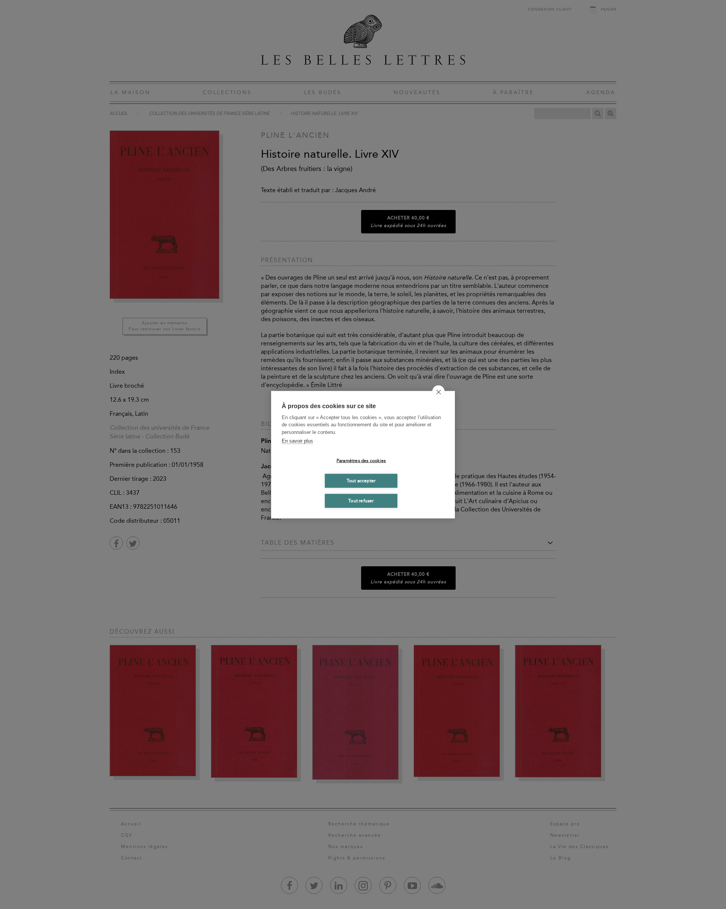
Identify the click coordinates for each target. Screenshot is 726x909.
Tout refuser (361, 500)
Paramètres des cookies (361, 460)
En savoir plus (297, 441)
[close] (438, 391)
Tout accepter (361, 480)
